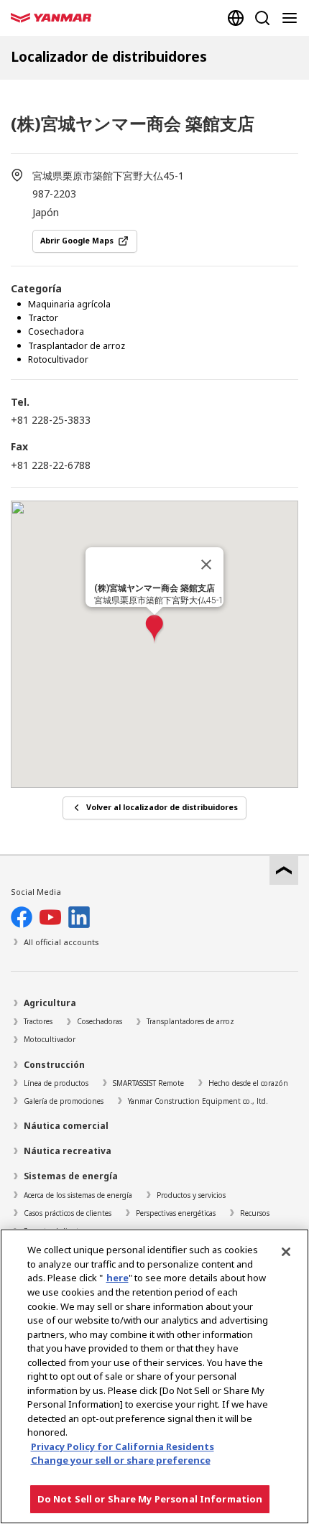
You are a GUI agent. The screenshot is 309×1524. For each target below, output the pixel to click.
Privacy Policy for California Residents (122, 1446)
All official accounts (61, 942)
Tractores (38, 1021)
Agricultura (50, 1003)
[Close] (286, 1252)
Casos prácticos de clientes (67, 1213)
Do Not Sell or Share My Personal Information (150, 1498)
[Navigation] (292, 18)
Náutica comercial (66, 1126)
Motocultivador (49, 1039)
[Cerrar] (206, 564)
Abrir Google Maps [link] (77, 241)
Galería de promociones (63, 1101)
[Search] (262, 18)
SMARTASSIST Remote (148, 1083)
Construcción (54, 1065)
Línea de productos (56, 1083)
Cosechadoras (99, 1021)
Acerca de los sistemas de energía (78, 1195)
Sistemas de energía (71, 1176)
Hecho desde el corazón (248, 1083)
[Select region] (235, 18)
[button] (154, 629)
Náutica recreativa (67, 1151)
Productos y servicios (191, 1195)
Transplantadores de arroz (190, 1021)
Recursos (254, 1213)
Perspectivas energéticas (176, 1213)
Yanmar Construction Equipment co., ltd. (198, 1101)
